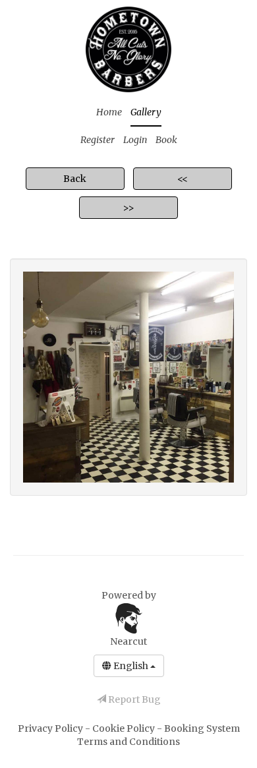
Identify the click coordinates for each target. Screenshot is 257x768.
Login (135, 140)
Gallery (145, 112)
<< (182, 179)
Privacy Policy (51, 728)
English (130, 666)
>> (128, 208)
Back (74, 179)
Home (109, 112)
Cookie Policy (124, 728)
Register (97, 140)
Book (166, 140)
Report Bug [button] (133, 699)
